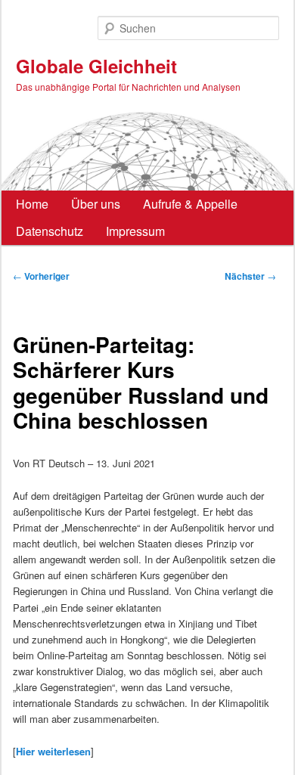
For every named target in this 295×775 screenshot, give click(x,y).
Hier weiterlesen (53, 751)
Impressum (135, 231)
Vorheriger (41, 276)
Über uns (95, 203)
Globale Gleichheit (96, 66)
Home (32, 203)
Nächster (250, 276)
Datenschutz (49, 231)
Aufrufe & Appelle (190, 203)
